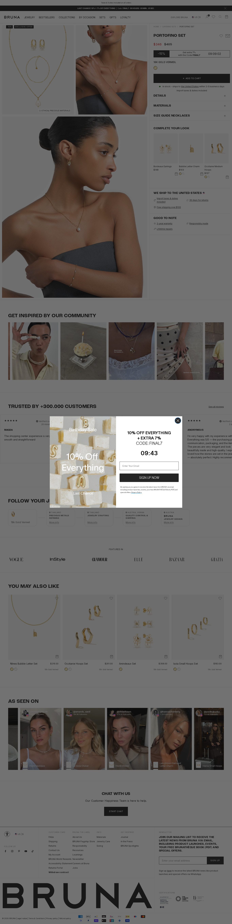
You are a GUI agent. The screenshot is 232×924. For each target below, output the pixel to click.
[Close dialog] (178, 421)
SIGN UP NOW (149, 477)
